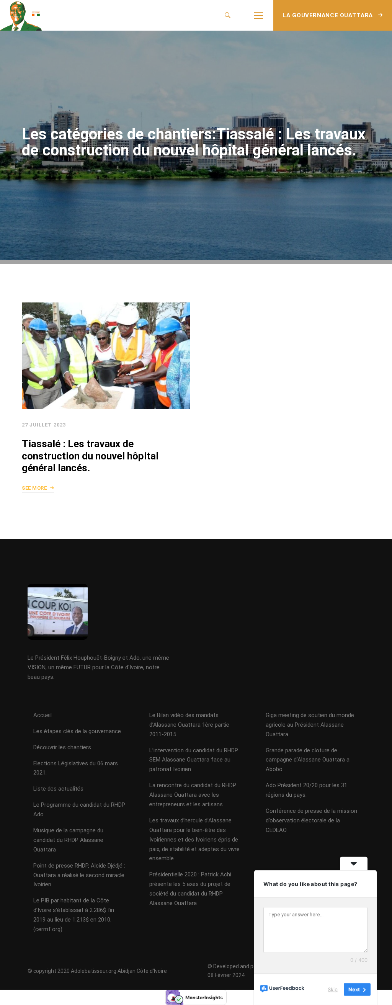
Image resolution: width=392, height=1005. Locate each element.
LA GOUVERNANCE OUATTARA (328, 15)
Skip (333, 989)
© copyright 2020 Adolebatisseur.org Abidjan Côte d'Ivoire (97, 971)
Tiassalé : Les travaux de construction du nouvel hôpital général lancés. (90, 456)
